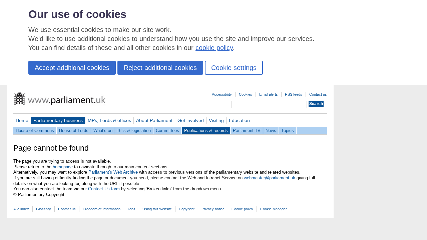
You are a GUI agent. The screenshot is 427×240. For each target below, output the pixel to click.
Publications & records (206, 130)
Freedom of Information (101, 209)
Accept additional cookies (72, 67)
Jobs (131, 209)
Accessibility (222, 94)
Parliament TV (247, 130)
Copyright (186, 209)
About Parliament (154, 120)
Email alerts (268, 94)
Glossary (43, 209)
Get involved (190, 120)
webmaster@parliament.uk (269, 177)
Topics (287, 130)
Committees (167, 130)
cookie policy (214, 47)
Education (239, 120)
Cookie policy (242, 209)
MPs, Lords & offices (109, 120)
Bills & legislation (134, 130)
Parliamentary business (58, 120)
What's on (102, 130)
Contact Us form (104, 188)
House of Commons (35, 130)
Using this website (157, 209)
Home (22, 120)
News (271, 130)
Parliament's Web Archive (113, 172)
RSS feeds (293, 94)
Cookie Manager (273, 209)
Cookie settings (234, 67)
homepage (63, 166)
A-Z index (21, 209)
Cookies (245, 94)
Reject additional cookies (160, 67)
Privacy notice (213, 209)
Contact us (318, 94)
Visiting (216, 120)
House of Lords (73, 130)
